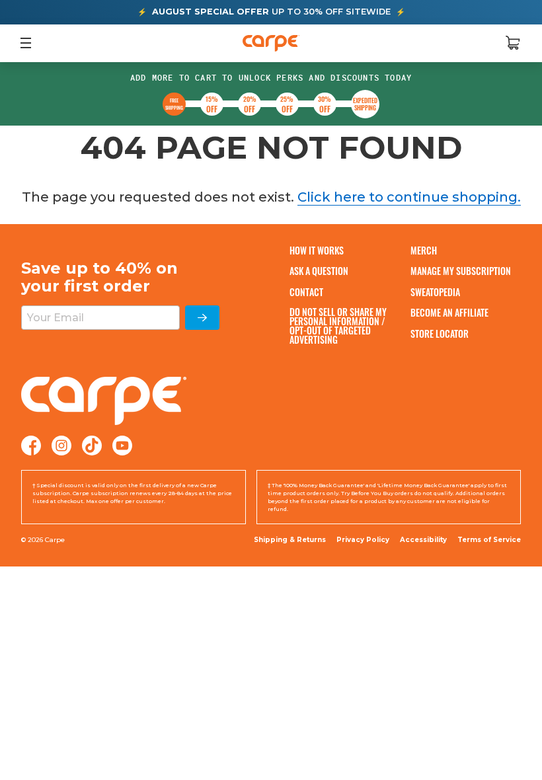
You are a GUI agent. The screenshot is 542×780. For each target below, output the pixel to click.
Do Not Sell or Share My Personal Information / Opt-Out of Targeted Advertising (338, 325)
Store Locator (439, 333)
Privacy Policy (362, 539)
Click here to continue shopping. (409, 197)
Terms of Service (489, 539)
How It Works (317, 250)
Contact (306, 292)
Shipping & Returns (290, 539)
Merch (423, 250)
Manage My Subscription (460, 271)
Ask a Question (319, 271)
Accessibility (423, 540)
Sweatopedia (435, 292)
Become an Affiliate (449, 312)
